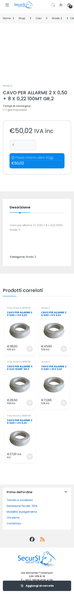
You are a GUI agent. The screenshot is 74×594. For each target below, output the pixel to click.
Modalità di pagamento (22, 512)
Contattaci (14, 523)
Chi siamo (13, 517)
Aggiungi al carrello (40, 586)
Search (53, 5)
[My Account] (61, 5)
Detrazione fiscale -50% (22, 506)
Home (7, 18)
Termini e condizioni (20, 500)
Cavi (38, 18)
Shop (22, 18)
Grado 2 (57, 18)
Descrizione (20, 208)
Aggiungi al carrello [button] (27, 349)
